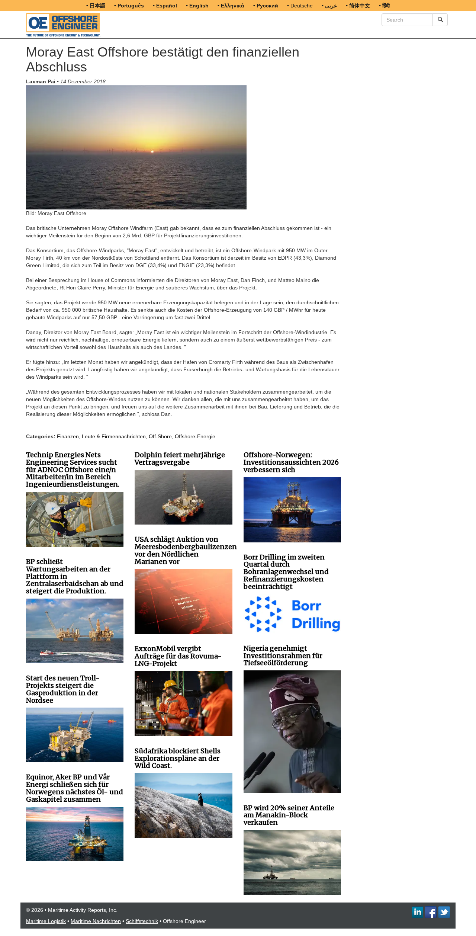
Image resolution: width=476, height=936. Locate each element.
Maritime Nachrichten (96, 921)
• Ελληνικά (231, 6)
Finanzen (68, 436)
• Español (165, 6)
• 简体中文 (358, 6)
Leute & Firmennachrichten (114, 436)
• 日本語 (95, 6)
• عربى (329, 6)
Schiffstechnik (142, 921)
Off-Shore (160, 436)
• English (197, 6)
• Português (129, 6)
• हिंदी (384, 6)
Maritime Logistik (46, 921)
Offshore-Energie (195, 436)
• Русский (265, 6)
